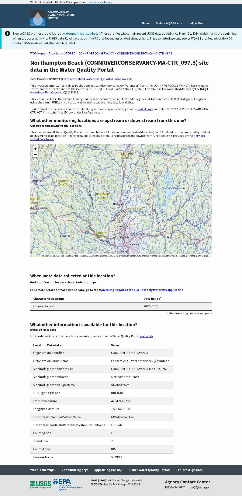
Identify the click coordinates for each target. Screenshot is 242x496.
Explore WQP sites (189, 470)
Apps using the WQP (108, 470)
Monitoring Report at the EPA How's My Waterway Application (141, 290)
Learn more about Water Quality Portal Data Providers (97, 79)
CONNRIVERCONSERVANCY (96, 53)
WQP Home (37, 53)
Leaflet (47, 255)
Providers (55, 53)
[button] (35, 149)
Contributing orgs (75, 470)
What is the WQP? (43, 470)
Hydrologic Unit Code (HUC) (48, 92)
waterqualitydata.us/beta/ (81, 33)
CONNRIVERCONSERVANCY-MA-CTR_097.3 (144, 53)
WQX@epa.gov (200, 487)
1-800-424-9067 (175, 487)
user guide (146, 336)
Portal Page (145, 109)
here (145, 38)
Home (146, 23)
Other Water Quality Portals (149, 470)
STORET (69, 53)
